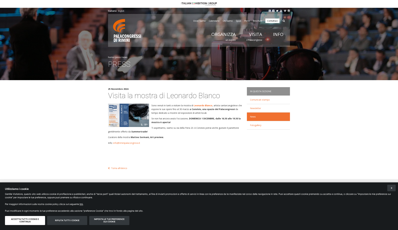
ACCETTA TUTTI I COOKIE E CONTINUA (25, 220)
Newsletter (255, 108)
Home (111, 57)
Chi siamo (228, 20)
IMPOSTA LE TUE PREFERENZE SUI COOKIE (109, 220)
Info (278, 34)
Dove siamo (199, 20)
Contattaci (272, 20)
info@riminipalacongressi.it (126, 142)
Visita (255, 34)
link (81, 204)
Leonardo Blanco (203, 105)
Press (247, 20)
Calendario (214, 20)
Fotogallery (255, 125)
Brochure (257, 20)
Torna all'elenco (119, 168)
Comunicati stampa (260, 99)
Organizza (223, 34)
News (124, 57)
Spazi (238, 20)
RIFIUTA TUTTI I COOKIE (67, 220)
